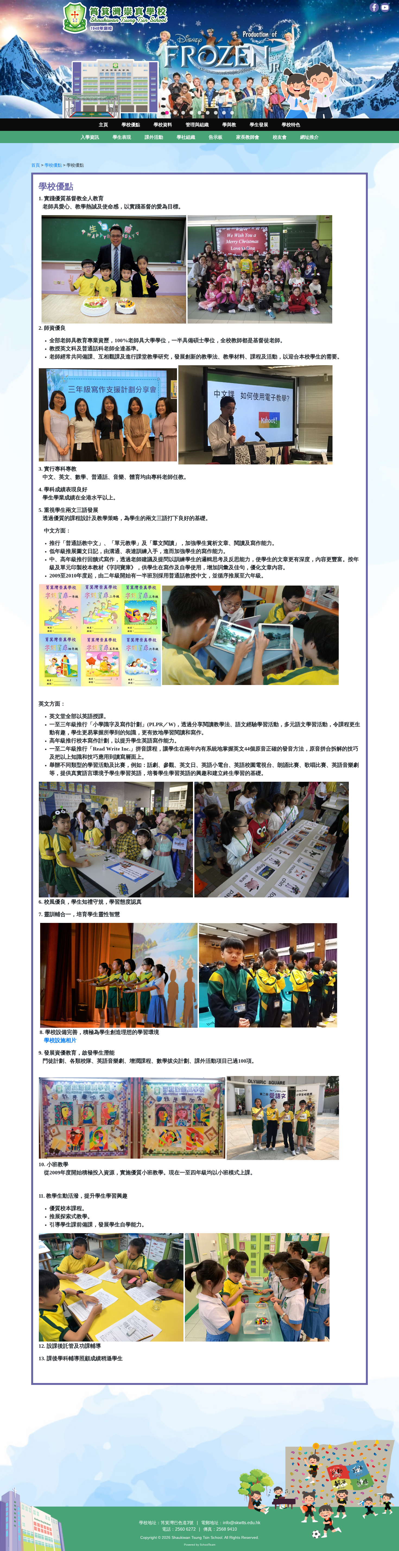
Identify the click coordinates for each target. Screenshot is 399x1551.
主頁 (103, 124)
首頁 (35, 165)
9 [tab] (232, 113)
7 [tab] (215, 113)
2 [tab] (175, 113)
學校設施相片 (60, 1040)
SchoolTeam (207, 1544)
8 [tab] (224, 113)
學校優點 (131, 124)
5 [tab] (199, 113)
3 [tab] (183, 113)
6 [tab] (207, 113)
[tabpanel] (199, 59)
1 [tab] (167, 113)
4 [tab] (191, 113)
